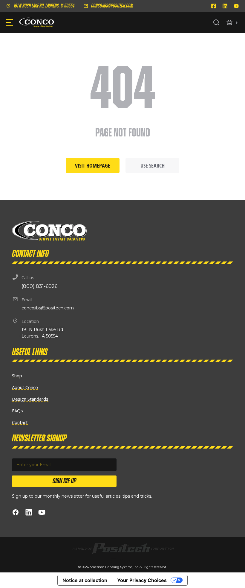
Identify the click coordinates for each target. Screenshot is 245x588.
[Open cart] (229, 22)
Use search (152, 165)
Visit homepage (92, 165)
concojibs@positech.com (112, 6)
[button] (122, 561)
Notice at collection (84, 580)
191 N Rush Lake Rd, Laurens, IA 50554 (44, 6)
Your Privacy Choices (142, 580)
